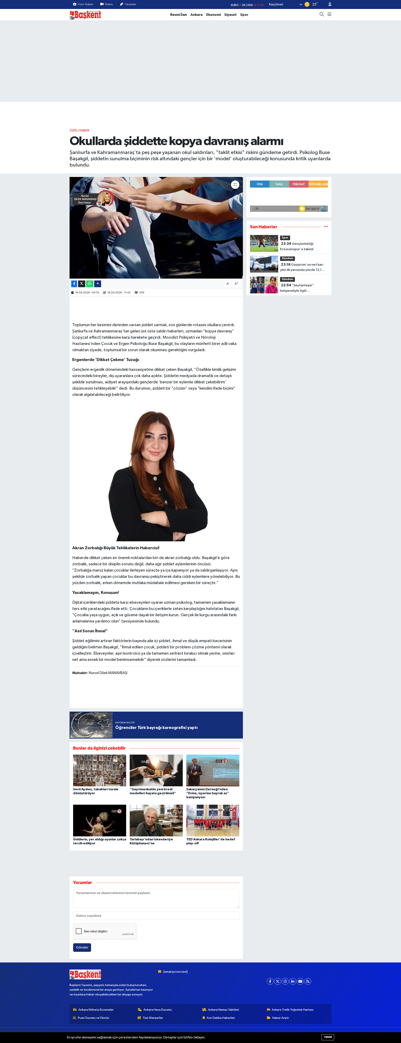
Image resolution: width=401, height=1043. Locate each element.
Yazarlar (130, 4)
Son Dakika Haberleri (221, 1017)
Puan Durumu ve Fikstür (93, 1017)
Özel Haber (79, 130)
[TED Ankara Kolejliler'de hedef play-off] (212, 820)
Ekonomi (213, 14)
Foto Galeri (85, 4)
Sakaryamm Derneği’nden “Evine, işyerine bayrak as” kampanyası (207, 793)
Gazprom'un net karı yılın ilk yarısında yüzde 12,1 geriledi (301, 268)
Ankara (196, 14)
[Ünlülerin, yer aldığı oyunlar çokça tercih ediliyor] (99, 820)
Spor (244, 14)
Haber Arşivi (280, 1017)
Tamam (328, 1037)
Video (109, 4)
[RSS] (307, 981)
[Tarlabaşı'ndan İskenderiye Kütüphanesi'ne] (156, 820)
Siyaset (230, 14)
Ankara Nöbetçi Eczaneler (96, 1009)
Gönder (82, 947)
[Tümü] (326, 227)
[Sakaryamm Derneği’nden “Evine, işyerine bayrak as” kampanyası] (212, 770)
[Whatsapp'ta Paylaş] (89, 283)
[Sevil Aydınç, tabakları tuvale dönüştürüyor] (99, 770)
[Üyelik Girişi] (328, 4)
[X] (277, 981)
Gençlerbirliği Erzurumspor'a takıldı (296, 246)
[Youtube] (300, 981)
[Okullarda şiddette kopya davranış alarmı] (156, 228)
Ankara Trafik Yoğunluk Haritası (292, 1009)
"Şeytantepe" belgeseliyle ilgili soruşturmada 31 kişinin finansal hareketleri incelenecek (298, 288)
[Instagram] (285, 981)
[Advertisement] (200, 89)
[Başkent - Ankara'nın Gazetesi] (85, 14)
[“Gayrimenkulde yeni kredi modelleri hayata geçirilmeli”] (156, 770)
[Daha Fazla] (97, 283)
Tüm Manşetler (153, 1017)
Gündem (287, 258)
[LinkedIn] (292, 981)
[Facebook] (270, 981)
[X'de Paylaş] (81, 283)
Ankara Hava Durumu (157, 1009)
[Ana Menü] (329, 15)
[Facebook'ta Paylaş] (74, 283)
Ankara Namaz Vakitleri (223, 1009)
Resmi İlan (178, 14)
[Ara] (322, 15)
